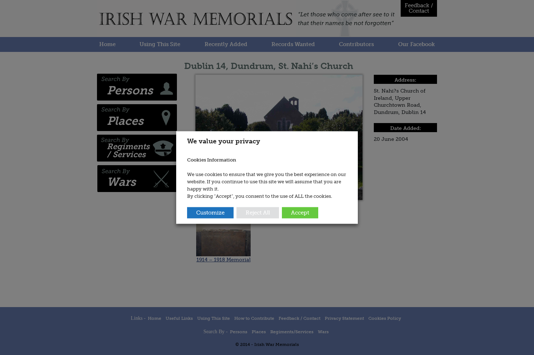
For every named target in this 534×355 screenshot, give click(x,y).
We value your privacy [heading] (223, 141)
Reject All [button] (258, 212)
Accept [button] (300, 212)
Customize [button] (210, 212)
